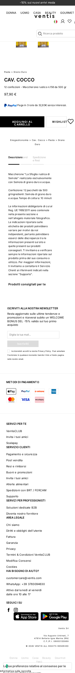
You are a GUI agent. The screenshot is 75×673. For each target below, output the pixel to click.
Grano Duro (20, 72)
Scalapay (12, 443)
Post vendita (14, 460)
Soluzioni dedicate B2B (21, 507)
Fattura (10, 536)
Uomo (24, 12)
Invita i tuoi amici (17, 437)
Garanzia (12, 542)
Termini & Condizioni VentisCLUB (28, 554)
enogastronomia (19, 140)
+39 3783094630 (33, 584)
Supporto (12, 496)
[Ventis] (44, 16)
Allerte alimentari (17, 484)
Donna (11, 12)
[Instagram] (16, 610)
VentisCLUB (14, 431)
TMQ (39, 661)
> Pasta (50, 140)
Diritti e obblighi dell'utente (24, 530)
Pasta (7, 72)
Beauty (50, 12)
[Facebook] (8, 610)
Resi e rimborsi (16, 466)
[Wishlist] (69, 21)
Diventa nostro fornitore (22, 513)
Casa (37, 12)
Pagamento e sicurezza (21, 454)
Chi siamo (12, 524)
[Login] (63, 21)
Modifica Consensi (18, 560)
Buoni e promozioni (19, 472)
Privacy (11, 548)
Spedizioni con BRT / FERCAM (26, 490)
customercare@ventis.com (24, 578)
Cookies (11, 566)
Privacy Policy (44, 351)
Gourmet (67, 12)
